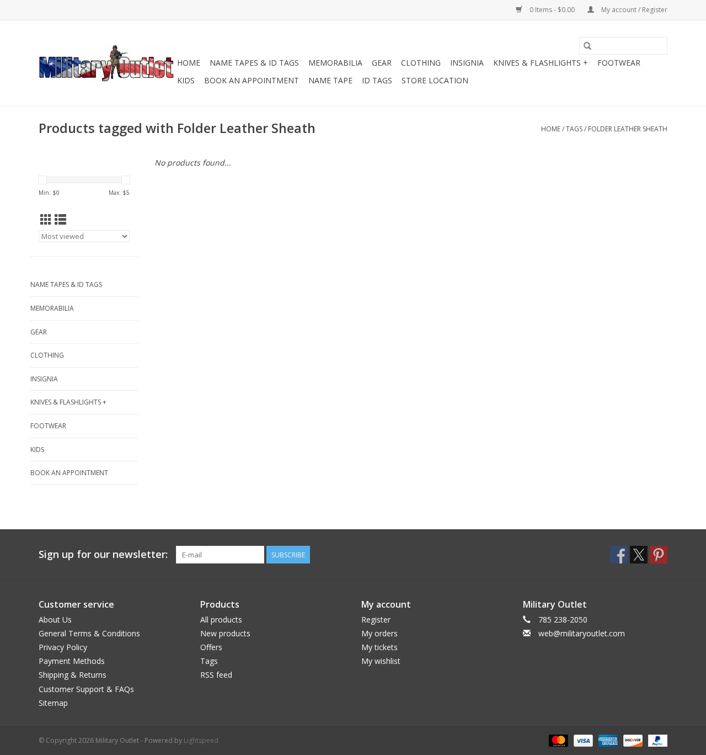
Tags (574, 129)
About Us (55, 619)
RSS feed (216, 674)
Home (188, 62)
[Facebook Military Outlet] (619, 554)
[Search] (587, 46)
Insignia (467, 62)
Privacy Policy (63, 647)
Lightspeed (201, 740)
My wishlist (380, 661)
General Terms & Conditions (89, 633)
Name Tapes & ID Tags (254, 62)
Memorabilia (335, 62)
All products (221, 619)
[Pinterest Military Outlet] (658, 554)
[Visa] (582, 740)
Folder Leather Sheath (627, 129)
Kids (186, 80)
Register (376, 619)
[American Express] (607, 740)
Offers (211, 647)
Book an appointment (251, 80)
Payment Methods (72, 661)
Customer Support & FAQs (86, 689)
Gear (382, 62)
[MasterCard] (557, 740)
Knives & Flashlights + (540, 62)
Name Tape (330, 80)
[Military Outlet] (106, 63)
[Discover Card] (631, 740)
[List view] (60, 219)
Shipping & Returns (72, 674)
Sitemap (53, 703)
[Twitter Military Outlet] (639, 554)
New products (225, 633)
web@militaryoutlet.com (581, 633)
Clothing (421, 62)
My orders (379, 633)
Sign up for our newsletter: (103, 554)
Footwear (618, 62)
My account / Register (633, 9)
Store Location (435, 80)
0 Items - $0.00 (552, 9)
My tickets (379, 647)
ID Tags (377, 80)
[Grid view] (46, 219)
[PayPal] (655, 740)
